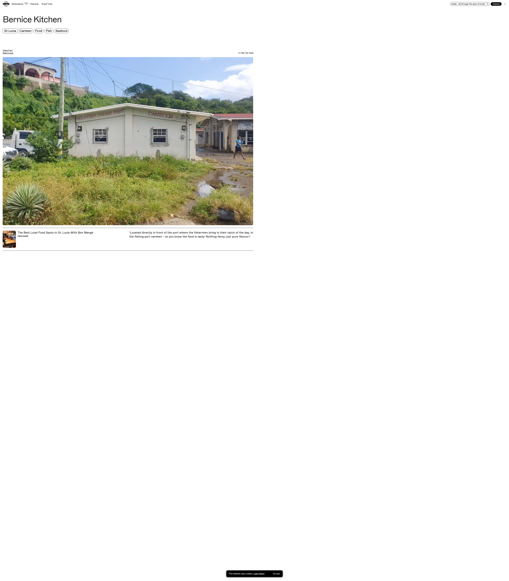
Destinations (19, 4)
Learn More (258, 573)
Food (38, 31)
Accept (276, 573)
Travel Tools (46, 4)
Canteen (25, 31)
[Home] (6, 4)
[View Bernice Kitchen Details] (382, 298)
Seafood (61, 31)
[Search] (505, 4)
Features (34, 4)
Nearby (496, 4)
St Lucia (10, 31)
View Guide (22, 236)
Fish (49, 31)
